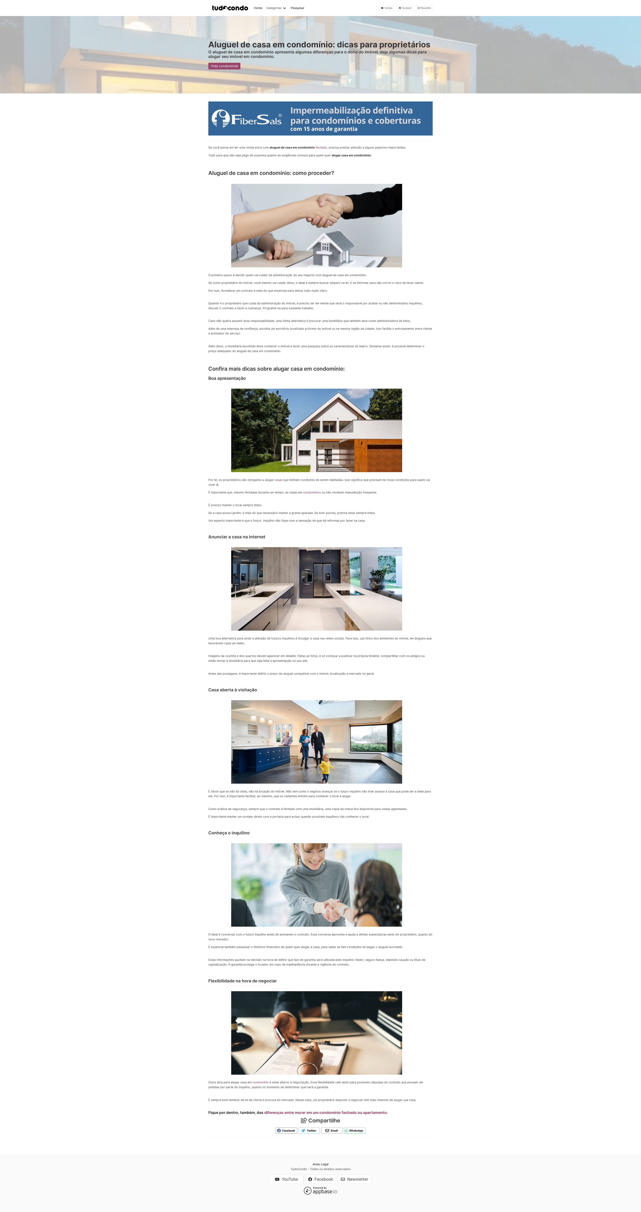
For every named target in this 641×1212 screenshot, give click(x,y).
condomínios (312, 492)
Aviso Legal (321, 1164)
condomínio (261, 1082)
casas (279, 480)
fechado (321, 147)
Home (258, 8)
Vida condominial (224, 66)
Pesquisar (297, 8)
